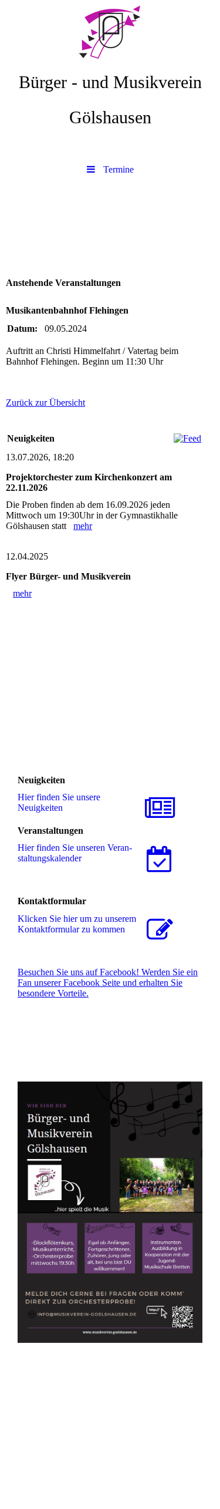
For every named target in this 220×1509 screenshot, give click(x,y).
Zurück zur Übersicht (45, 402)
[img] (110, 32)
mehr (82, 526)
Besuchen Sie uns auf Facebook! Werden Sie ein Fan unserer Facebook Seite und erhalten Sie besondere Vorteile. (108, 982)
